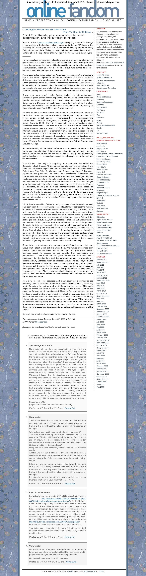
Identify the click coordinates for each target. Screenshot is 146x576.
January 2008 (102, 338)
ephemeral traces (103, 159)
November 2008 (103, 312)
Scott (101, 571)
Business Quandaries (105, 102)
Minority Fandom (103, 188)
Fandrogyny (101, 167)
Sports (99, 128)
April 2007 (101, 361)
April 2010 (101, 288)
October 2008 (102, 314)
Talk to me (100, 83)
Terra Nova (101, 206)
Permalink (70, 408)
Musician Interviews (104, 78)
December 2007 (103, 340)
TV (98, 131)
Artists (99, 94)
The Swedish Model (104, 254)
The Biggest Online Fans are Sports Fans (45, 29)
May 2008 (100, 327)
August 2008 (101, 320)
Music (99, 120)
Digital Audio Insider (104, 220)
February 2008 (102, 335)
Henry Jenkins (102, 170)
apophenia (101, 146)
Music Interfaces (103, 235)
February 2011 (102, 275)
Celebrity (100, 105)
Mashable (100, 185)
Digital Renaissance (104, 222)
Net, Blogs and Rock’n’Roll (107, 241)
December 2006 (103, 371)
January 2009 (102, 307)
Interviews (100, 118)
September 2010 (103, 281)
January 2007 (102, 369)
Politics (99, 123)
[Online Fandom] (73, 17)
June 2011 (101, 268)
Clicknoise (101, 217)
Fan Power (101, 110)
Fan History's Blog (103, 162)
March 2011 (101, 273)
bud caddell (101, 151)
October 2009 (102, 293)
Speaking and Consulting (106, 88)
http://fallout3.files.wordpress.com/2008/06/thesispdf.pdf (54, 522)
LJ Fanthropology (103, 180)
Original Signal (102, 193)
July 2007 (100, 353)
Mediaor (100, 233)
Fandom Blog (102, 164)
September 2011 (103, 262)
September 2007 (103, 348)
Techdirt (100, 203)
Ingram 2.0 (101, 172)
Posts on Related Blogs (106, 80)
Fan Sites (100, 113)
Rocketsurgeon (102, 243)
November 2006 (103, 374)
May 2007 (100, 358)
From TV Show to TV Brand (77, 32)
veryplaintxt (90, 571)
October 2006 (102, 377)
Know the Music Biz (104, 228)
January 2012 (102, 260)
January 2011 (102, 278)
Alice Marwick (102, 143)
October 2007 (102, 345)
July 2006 (100, 384)
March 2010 (101, 291)
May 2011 (100, 270)
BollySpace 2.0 (102, 149)
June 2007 (101, 356)
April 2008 (101, 330)
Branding (100, 100)
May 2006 (100, 387)
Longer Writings (103, 75)
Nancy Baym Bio (103, 86)
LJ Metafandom (103, 182)
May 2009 (100, 299)
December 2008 (103, 309)
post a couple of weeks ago (50, 42)
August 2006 (101, 382)
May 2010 (100, 286)
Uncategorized (41, 322)
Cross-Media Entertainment (107, 157)
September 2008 (103, 317)
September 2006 (103, 379)
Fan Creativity (102, 107)
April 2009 (101, 301)
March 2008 (101, 332)
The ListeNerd (102, 251)
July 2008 (100, 322)
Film (98, 115)
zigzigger (100, 211)
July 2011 (100, 265)
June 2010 (101, 283)
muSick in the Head (104, 238)
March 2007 (101, 364)
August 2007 (101, 351)
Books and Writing (104, 97)
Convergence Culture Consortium (110, 154)
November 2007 (103, 343)
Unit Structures (102, 208)
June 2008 (101, 325)
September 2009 (103, 296)
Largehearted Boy (103, 230)
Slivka (70, 571)
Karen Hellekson (103, 177)
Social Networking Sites (106, 126)
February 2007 (102, 366)
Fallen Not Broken (103, 225)
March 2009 (101, 304)
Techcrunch (101, 201)
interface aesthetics (104, 175)
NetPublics (101, 190)
